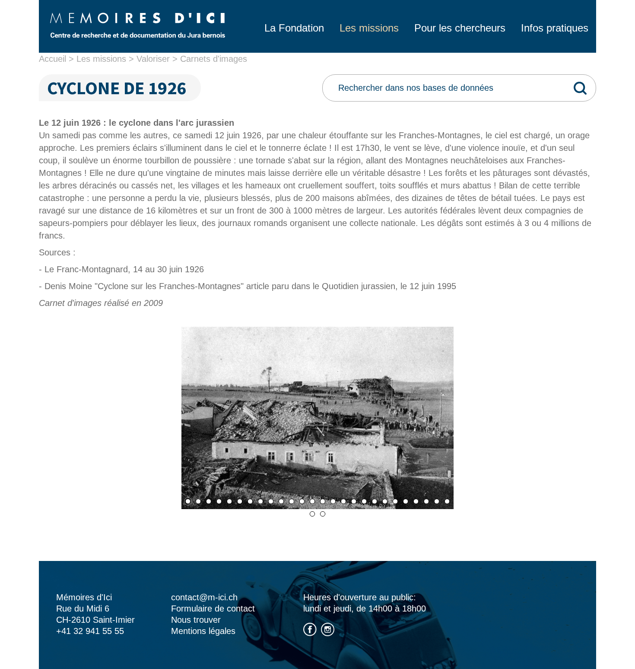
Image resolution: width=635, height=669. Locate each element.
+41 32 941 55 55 (90, 631)
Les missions (101, 59)
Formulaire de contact (213, 608)
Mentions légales (203, 631)
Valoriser (153, 59)
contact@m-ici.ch (204, 597)
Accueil (52, 59)
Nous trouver (196, 619)
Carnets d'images (213, 59)
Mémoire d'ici (137, 25)
